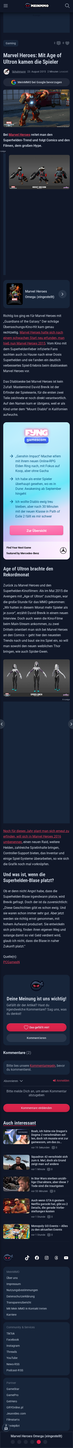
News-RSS (12, 1364)
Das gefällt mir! (39, 1027)
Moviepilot (13, 1425)
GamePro (12, 1395)
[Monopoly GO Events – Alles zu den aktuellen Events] (16, 1231)
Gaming (11, 43)
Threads (11, 1351)
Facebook (12, 1339)
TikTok (10, 1333)
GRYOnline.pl (14, 1407)
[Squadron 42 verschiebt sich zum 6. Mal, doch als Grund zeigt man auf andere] (16, 1162)
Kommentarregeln (42, 1066)
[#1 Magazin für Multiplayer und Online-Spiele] (36, 5)
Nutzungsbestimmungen (22, 1290)
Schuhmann (19, 71)
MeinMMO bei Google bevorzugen (40, 82)
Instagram (13, 1345)
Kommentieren (36, 1038)
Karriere (11, 1314)
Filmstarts (12, 1419)
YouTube (11, 1357)
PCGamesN (11, 962)
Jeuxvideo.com (16, 1413)
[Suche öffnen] (67, 6)
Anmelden (62, 1080)
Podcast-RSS (14, 1370)
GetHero (11, 1401)
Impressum (13, 1284)
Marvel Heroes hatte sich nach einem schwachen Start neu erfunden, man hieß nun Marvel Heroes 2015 (33, 337)
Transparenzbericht (18, 1302)
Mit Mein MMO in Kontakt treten (26, 1308)
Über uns (12, 1278)
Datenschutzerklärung (20, 1296)
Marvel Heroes (19, 135)
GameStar (12, 1389)
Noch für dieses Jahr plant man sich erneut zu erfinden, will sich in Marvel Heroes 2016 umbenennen (36, 836)
